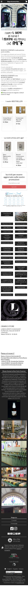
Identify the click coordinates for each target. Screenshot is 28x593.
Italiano (21, 569)
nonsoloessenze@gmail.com (18, 580)
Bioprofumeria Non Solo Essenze (17, 1)
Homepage (14, 523)
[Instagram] (15, 529)
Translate (19, 574)
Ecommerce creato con (14, 582)
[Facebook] (11, 529)
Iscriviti (14, 187)
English (9, 569)
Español (15, 569)
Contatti (14, 520)
